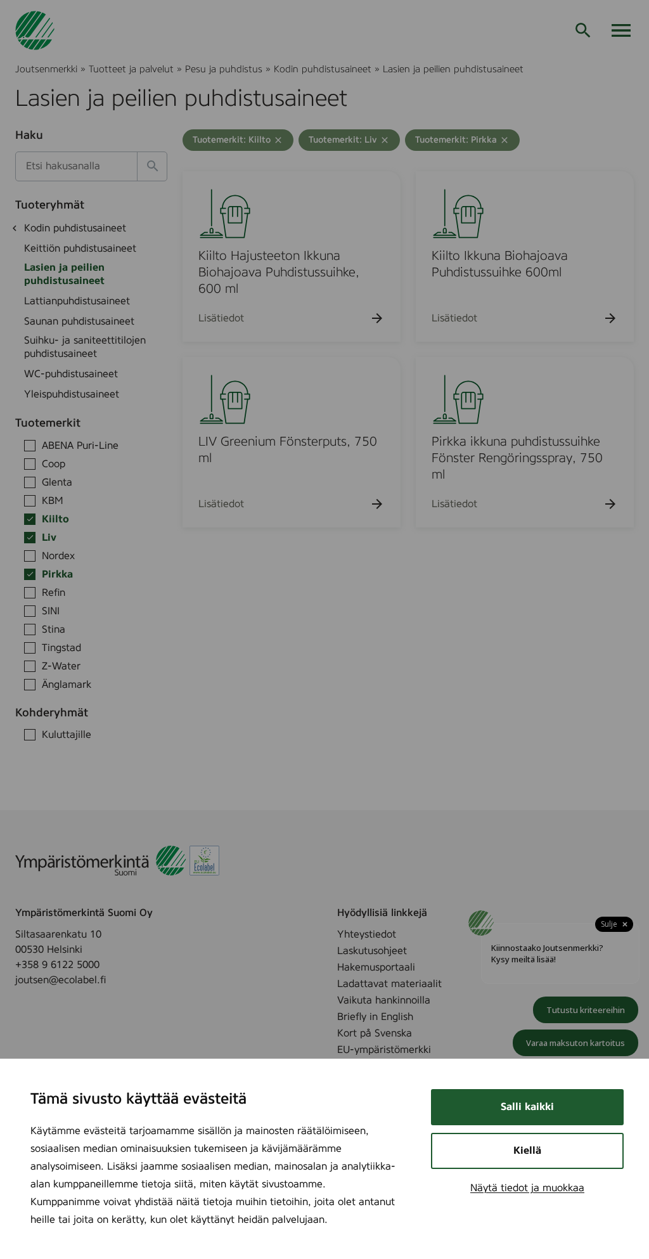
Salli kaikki (527, 1107)
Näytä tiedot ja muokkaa (527, 1188)
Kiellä (527, 1151)
